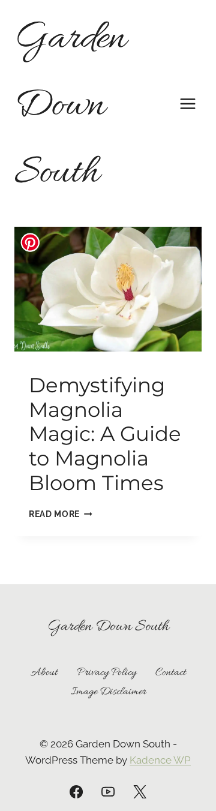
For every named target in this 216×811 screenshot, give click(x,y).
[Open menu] (187, 103)
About (44, 672)
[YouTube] (108, 792)
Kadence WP (160, 760)
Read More (60, 514)
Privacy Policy (106, 672)
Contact (170, 672)
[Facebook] (76, 792)
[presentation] (108, 289)
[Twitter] (140, 792)
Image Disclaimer (108, 691)
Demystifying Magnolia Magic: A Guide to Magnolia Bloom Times (105, 434)
